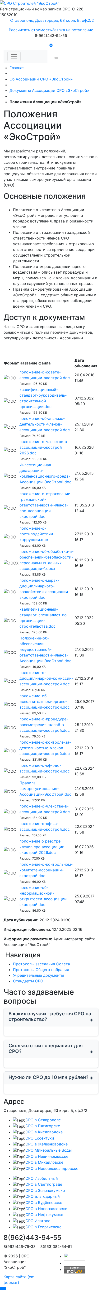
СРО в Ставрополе (43, 1120)
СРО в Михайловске (44, 1162)
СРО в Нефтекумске (44, 1214)
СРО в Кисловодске (44, 1132)
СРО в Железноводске (46, 1144)
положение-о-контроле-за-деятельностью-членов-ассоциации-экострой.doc (45, 748)
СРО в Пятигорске (42, 1125)
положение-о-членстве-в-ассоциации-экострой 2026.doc (44, 447)
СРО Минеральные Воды (48, 1150)
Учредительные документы (38, 975)
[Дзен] (51, 45)
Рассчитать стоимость (30, 29)
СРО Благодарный (42, 1196)
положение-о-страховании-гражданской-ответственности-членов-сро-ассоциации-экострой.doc (45, 505)
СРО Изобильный (41, 1178)
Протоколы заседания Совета (41, 964)
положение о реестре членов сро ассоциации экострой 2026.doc (42, 847)
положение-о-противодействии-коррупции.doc (37, 534)
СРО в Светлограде (43, 1184)
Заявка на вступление (72, 29)
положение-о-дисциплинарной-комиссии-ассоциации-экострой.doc (46, 678)
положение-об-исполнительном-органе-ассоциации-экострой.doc (44, 701)
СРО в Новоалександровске (51, 1168)
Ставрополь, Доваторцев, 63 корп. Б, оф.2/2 (52, 20)
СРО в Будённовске (43, 1202)
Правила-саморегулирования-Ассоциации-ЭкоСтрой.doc (45, 789)
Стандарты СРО (28, 981)
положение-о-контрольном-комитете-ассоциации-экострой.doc (46, 870)
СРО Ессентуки (39, 1138)
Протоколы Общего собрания (41, 969)
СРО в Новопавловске (46, 1208)
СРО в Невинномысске (46, 1156)
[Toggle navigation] (14, 56)
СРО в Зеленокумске (45, 1190)
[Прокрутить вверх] (3, 1288)
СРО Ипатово (38, 1220)
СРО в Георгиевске (43, 1226)
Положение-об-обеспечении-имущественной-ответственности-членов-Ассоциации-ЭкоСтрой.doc (45, 649)
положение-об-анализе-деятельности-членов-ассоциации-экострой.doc (44, 424)
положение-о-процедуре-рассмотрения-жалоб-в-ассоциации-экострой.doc (44, 725)
